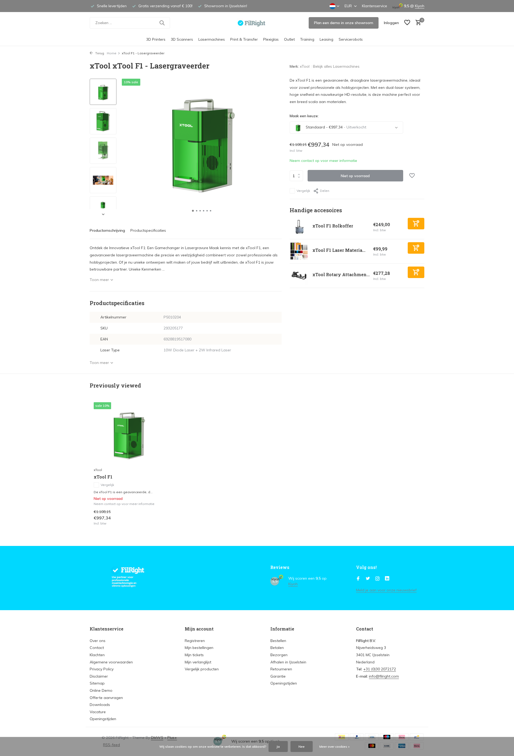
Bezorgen (279, 654)
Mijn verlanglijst (198, 662)
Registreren (195, 640)
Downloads (100, 704)
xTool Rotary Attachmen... (341, 274)
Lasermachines (211, 39)
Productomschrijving (107, 230)
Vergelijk (303, 191)
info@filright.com (384, 676)
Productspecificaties (148, 230)
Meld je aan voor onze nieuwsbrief (386, 590)
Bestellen (278, 640)
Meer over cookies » (334, 746)
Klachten (97, 654)
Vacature (98, 711)
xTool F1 (103, 477)
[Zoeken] (162, 22)
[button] (193, 211)
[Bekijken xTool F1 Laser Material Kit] (299, 251)
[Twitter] (368, 579)
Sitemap (97, 683)
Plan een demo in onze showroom (343, 22)
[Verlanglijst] (407, 23)
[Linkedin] (387, 579)
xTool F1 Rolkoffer (332, 226)
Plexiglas (271, 39)
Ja (278, 746)
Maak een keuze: (304, 115)
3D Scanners (182, 39)
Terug (99, 53)
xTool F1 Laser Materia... (338, 250)
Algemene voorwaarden (111, 662)
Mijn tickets (194, 654)
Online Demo (101, 690)
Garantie (278, 676)
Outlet (289, 39)
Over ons (97, 640)
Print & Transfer (244, 39)
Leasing (326, 39)
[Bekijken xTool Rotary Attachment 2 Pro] (299, 275)
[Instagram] (377, 579)
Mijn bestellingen (199, 647)
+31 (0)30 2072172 (379, 669)
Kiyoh (419, 5)
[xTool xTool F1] (128, 433)
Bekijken (152, 520)
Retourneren (281, 669)
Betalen (277, 647)
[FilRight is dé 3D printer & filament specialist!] (257, 22)
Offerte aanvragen (106, 697)
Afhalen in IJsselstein (288, 662)
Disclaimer (99, 676)
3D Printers (155, 39)
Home (111, 53)
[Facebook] (358, 579)
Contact (97, 647)
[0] (417, 23)
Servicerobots (351, 39)
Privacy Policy (102, 669)
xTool (304, 66)
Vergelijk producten (202, 669)
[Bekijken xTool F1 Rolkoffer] (299, 227)
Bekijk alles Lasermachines (336, 66)
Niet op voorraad (355, 175)
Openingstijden (103, 718)
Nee (301, 746)
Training (307, 39)
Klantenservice (374, 5)
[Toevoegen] (416, 223)
